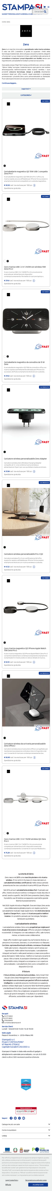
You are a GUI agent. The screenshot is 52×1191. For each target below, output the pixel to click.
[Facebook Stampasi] (11, 1118)
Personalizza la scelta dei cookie (36, 1180)
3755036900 (8, 1020)
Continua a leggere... (9, 83)
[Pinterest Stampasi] (15, 1118)
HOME (4, 22)
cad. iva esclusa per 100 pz (18, 186)
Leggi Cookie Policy (11, 1180)
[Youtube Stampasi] (23, 1118)
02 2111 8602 (8, 1016)
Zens (8, 22)
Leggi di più (25, 89)
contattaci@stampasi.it (12, 1023)
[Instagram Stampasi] (19, 1118)
